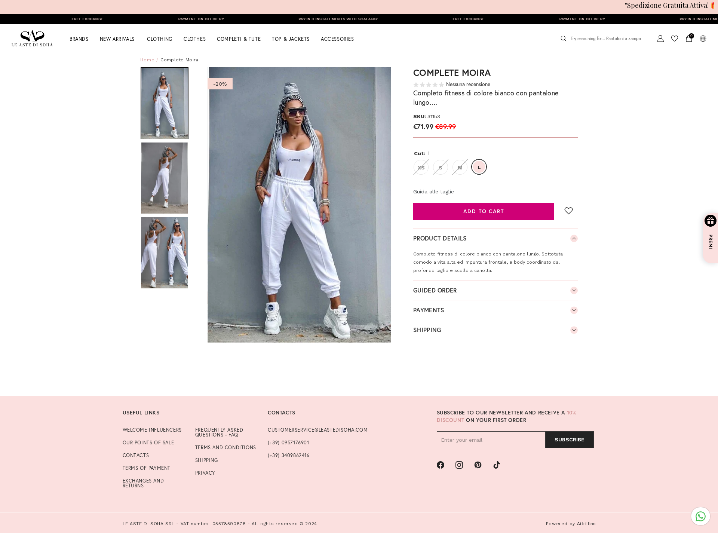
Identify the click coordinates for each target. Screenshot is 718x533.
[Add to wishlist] (569, 211)
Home (147, 59)
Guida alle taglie (433, 191)
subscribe (569, 439)
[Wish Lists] (674, 38)
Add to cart (483, 211)
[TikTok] (496, 465)
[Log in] (660, 38)
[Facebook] (440, 465)
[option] (299, 205)
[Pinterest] (478, 465)
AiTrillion (586, 523)
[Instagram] (459, 465)
